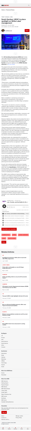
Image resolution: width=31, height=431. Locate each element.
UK (2, 335)
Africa (2, 345)
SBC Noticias (4, 387)
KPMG (14, 235)
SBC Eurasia (4, 396)
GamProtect (6, 235)
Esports (3, 364)
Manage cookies (19, 416)
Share (27, 30)
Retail (2, 355)
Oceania (3, 347)
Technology (4, 363)
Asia (2, 339)
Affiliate (3, 361)
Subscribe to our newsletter (9, 229)
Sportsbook (4, 353)
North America (4, 341)
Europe (3, 337)
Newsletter (3, 375)
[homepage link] (5, 5)
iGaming (3, 357)
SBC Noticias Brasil (5, 388)
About (2, 416)
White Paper (11, 238)
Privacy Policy (19, 417)
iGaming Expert (4, 383)
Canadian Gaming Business (7, 402)
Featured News (10, 10)
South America (4, 343)
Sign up (4, 412)
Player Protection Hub (6, 394)
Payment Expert (4, 385)
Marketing (3, 359)
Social (2, 366)
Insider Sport (4, 392)
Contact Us (3, 417)
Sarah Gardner (23, 235)
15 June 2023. (11, 64)
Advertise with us (5, 419)
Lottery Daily (4, 390)
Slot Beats (3, 398)
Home (3, 10)
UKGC (3, 238)
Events (2, 373)
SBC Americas (4, 381)
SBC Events (4, 400)
